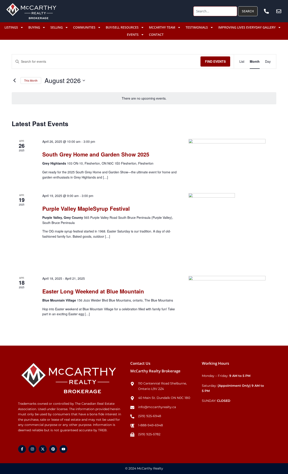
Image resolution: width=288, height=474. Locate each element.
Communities (84, 27)
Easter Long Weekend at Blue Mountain (93, 291)
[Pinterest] (53, 449)
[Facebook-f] (22, 449)
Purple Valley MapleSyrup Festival (86, 208)
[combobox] (215, 11)
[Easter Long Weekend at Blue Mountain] (227, 299)
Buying (34, 27)
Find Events (215, 61)
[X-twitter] (43, 449)
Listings (11, 27)
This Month (31, 80)
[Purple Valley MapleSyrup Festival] (227, 229)
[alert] (144, 98)
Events (133, 34)
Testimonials (197, 27)
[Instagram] (32, 449)
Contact (156, 34)
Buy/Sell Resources (122, 27)
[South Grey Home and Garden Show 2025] (227, 160)
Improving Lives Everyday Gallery (247, 27)
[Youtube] (63, 449)
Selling (56, 27)
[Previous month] (14, 80)
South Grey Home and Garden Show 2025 (95, 154)
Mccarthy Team (162, 27)
